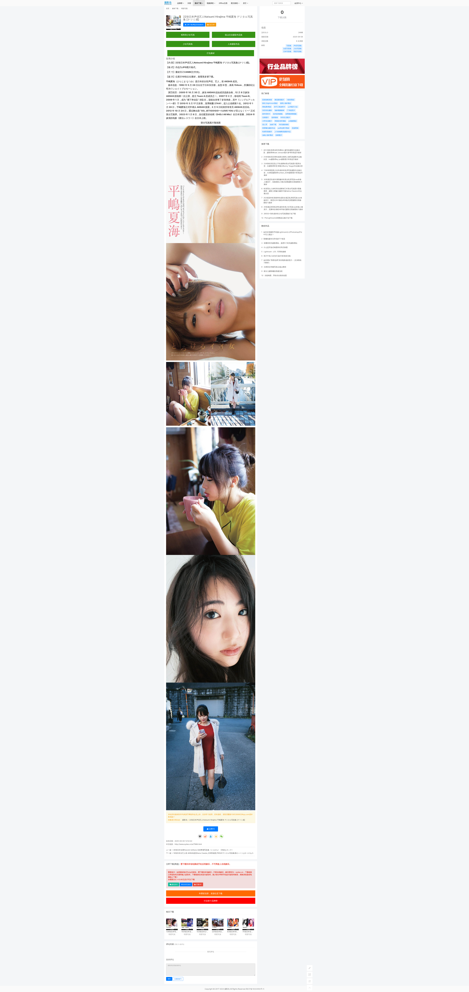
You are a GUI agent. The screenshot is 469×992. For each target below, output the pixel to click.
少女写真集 (188, 44)
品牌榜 (180, 3)
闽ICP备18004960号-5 (255, 989)
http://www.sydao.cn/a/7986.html (188, 844)
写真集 (289, 46)
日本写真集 (287, 51)
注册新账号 (178, 979)
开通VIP (199, 884)
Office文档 (223, 3)
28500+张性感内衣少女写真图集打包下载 (280, 214)
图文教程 (234, 3)
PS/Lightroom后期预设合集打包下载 (279, 218)
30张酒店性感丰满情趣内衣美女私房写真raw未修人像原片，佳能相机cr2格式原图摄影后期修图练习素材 (283, 181)
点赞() (211, 829)
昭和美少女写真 (188, 35)
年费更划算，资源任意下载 (210, 893)
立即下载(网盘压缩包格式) (195, 25)
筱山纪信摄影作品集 (233, 35)
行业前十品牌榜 (211, 901)
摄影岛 (184, 820)
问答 (189, 3)
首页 (167, 8)
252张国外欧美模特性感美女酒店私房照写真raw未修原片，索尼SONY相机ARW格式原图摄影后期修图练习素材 (283, 200)
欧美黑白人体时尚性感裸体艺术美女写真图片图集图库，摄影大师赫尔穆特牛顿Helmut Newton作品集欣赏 (283, 191)
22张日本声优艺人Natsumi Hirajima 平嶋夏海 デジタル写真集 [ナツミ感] (217, 820)
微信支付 (174, 884)
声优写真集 (298, 46)
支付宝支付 (187, 884)
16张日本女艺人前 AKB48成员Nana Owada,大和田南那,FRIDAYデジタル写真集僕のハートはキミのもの (213, 853)
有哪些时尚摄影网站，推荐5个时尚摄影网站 (280, 243)
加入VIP (212, 25)
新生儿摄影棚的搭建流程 (273, 271)
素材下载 (198, 3)
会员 (297, 3)
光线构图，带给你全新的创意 (276, 275)
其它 (245, 3)
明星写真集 (298, 51)
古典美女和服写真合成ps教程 (275, 267)
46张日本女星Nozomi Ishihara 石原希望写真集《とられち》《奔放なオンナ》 (203, 850)
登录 (169, 979)
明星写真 (184, 8)
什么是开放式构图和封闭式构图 (276, 247)
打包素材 (211, 53)
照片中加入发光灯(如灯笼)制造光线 (277, 256)
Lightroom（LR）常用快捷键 (275, 252)
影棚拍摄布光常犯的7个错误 (274, 239)
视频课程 (210, 3)
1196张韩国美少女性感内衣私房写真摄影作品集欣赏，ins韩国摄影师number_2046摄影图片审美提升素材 (283, 172)
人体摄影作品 (234, 44)
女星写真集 (287, 48)
